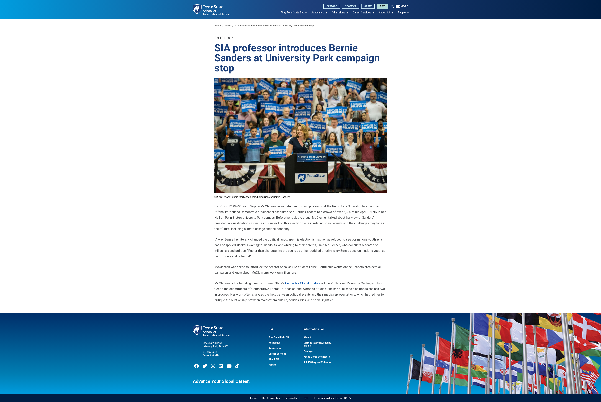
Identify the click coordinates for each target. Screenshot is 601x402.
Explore (331, 6)
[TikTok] (237, 367)
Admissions (338, 12)
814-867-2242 (210, 351)
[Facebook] (196, 367)
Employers (309, 351)
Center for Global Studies (302, 283)
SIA (271, 329)
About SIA (384, 12)
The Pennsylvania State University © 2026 (332, 398)
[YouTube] (229, 367)
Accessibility (291, 398)
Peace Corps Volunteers (316, 356)
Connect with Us (211, 355)
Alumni (307, 337)
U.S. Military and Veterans (317, 362)
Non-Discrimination (271, 398)
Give (382, 6)
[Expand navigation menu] (392, 6)
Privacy (253, 398)
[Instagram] (213, 367)
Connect (350, 6)
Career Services (362, 12)
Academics (317, 12)
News (228, 25)
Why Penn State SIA (292, 12)
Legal (305, 398)
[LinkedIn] (221, 367)
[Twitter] (205, 367)
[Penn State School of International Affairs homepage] (211, 9)
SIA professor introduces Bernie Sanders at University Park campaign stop (274, 25)
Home (217, 25)
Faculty (272, 364)
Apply (368, 6)
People (402, 12)
